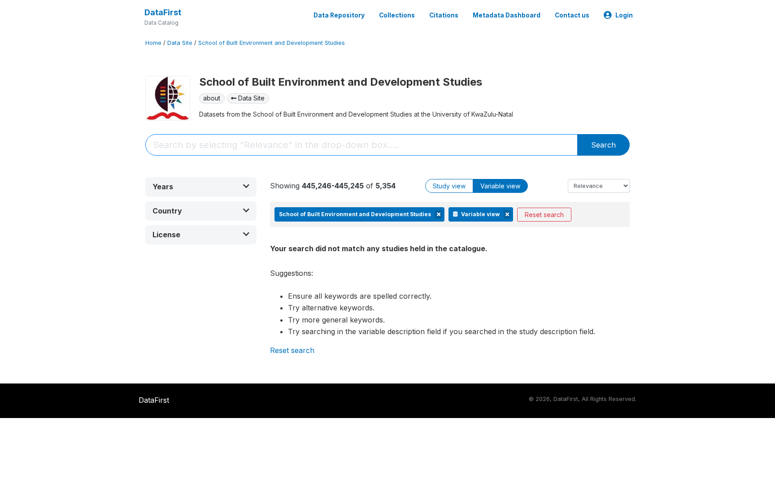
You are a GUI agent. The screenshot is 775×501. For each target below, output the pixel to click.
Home (153, 42)
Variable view (500, 186)
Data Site (179, 42)
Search (603, 144)
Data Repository (339, 15)
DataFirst (162, 12)
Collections (397, 15)
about (211, 98)
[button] (200, 187)
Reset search (544, 214)
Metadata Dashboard (506, 15)
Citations (443, 15)
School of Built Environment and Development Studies (271, 42)
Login (624, 15)
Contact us (572, 15)
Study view (449, 186)
